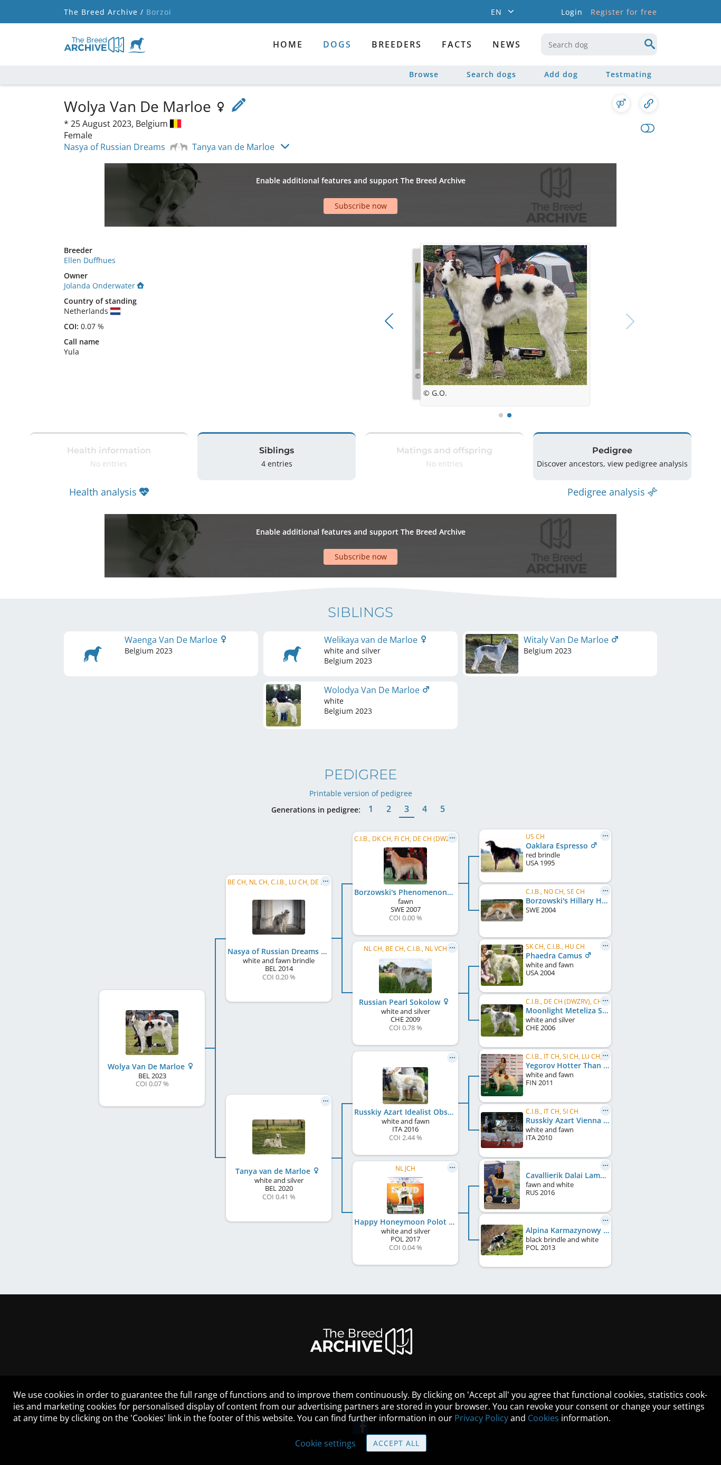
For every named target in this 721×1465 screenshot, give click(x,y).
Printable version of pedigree (360, 793)
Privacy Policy (481, 1418)
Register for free (624, 12)
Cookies (543, 1418)
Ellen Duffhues (90, 260)
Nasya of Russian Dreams (114, 147)
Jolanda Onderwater (99, 286)
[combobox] (599, 44)
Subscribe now (361, 206)
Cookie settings (325, 1443)
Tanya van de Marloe (233, 147)
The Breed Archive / (104, 12)
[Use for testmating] (621, 103)
